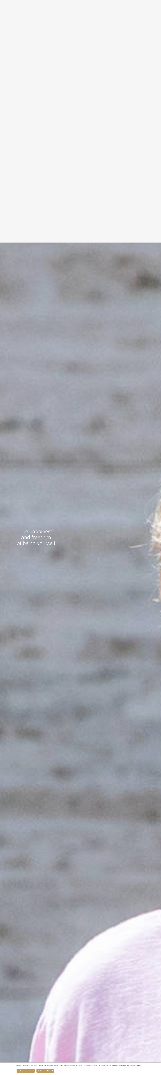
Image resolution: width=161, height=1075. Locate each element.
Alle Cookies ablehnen (44, 1071)
